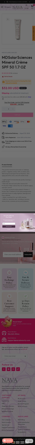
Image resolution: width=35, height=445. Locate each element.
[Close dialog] (34, 214)
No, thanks (8, 229)
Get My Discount (9, 226)
